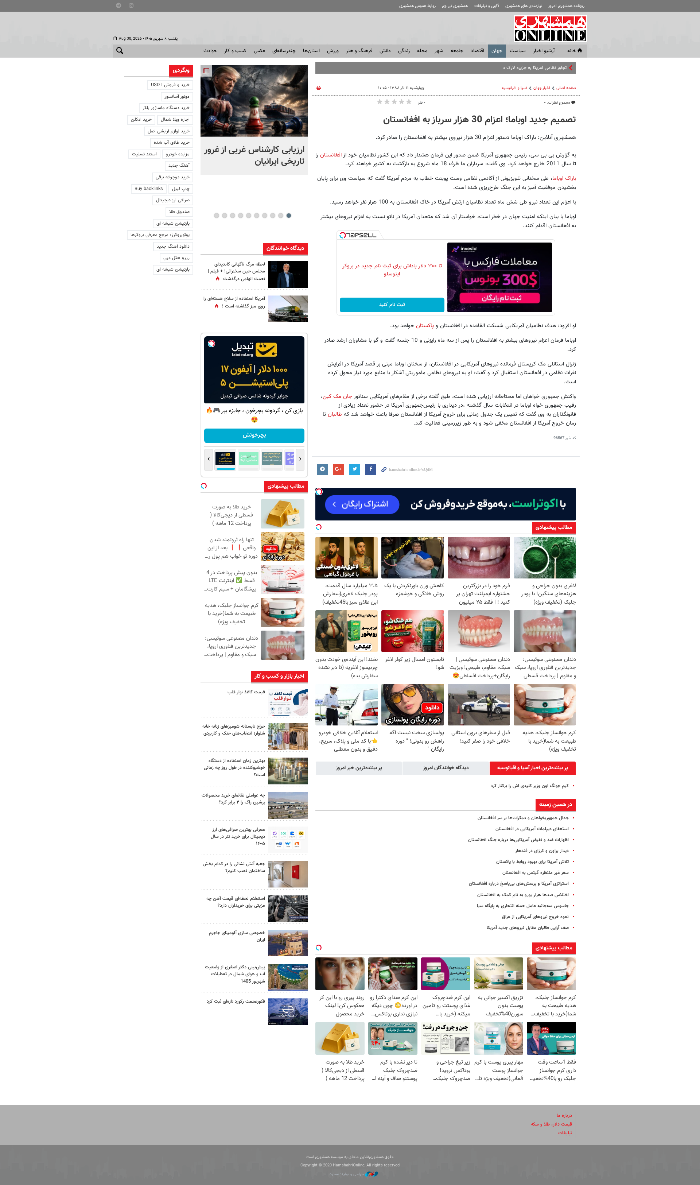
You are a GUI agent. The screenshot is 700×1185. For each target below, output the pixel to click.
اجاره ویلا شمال (175, 119)
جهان (496, 51)
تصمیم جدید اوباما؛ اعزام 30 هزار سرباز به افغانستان (479, 120)
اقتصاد (477, 51)
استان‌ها (311, 51)
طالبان (334, 414)
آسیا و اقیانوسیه (514, 88)
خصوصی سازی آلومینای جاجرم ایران (237, 936)
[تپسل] (342, 235)
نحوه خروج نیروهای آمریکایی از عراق (535, 917)
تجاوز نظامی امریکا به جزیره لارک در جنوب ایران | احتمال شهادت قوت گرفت (497, 67)
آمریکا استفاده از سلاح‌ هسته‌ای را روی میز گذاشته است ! (234, 302)
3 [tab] (272, 215)
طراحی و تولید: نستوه (347, 1174)
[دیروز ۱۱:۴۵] (288, 736)
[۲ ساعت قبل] (254, 101)
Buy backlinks (149, 189)
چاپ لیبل (181, 189)
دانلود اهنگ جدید (173, 246)
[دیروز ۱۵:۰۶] (288, 702)
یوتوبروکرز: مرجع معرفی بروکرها (160, 235)
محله (422, 51)
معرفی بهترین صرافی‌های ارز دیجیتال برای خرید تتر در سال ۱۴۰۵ (238, 836)
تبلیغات (565, 1133)
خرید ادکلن (141, 119)
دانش (385, 51)
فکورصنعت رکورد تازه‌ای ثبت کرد (236, 1001)
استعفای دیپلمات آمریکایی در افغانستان (532, 829)
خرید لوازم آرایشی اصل (169, 131)
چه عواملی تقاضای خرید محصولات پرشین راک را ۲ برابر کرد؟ (233, 799)
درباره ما (564, 1115)
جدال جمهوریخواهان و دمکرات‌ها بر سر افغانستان (523, 818)
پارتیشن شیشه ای (173, 223)
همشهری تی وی (455, 6)
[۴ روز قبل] (288, 908)
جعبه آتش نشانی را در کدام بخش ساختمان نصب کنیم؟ (234, 867)
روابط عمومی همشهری (417, 6)
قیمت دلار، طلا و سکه (551, 1124)
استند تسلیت (144, 154)
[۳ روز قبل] (288, 839)
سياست (518, 51)
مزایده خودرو (178, 154)
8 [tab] (232, 215)
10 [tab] (216, 215)
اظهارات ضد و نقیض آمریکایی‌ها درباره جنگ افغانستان (518, 840)
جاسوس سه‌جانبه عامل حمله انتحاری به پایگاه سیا (523, 906)
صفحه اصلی (566, 88)
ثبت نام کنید (392, 305)
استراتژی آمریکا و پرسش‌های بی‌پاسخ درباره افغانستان (519, 883)
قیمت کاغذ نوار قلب (246, 692)
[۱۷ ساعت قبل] (288, 308)
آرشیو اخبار (544, 51)
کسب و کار (235, 51)
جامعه (457, 51)
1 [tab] (288, 215)
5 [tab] (256, 215)
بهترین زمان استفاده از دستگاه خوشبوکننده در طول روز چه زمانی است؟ (234, 767)
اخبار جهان (541, 88)
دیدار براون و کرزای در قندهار (542, 851)
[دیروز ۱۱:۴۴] (288, 771)
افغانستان (330, 155)
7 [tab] (240, 215)
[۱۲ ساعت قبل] (288, 274)
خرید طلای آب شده (172, 142)
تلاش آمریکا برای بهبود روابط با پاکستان (532, 861)
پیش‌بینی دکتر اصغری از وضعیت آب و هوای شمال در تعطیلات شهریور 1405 (235, 974)
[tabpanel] (254, 120)
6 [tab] (248, 215)
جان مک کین (337, 396)
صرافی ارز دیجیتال (173, 200)
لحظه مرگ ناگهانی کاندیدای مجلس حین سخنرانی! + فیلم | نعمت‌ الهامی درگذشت (236, 272)
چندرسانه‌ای (284, 51)
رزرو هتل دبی (176, 258)
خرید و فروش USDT (170, 85)
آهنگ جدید (179, 165)
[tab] (532, 768)
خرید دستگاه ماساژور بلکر (166, 108)
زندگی (404, 51)
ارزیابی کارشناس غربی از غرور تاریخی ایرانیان (254, 156)
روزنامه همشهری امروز (566, 6)
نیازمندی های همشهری (523, 6)
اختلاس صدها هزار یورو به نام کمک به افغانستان (523, 895)
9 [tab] (224, 215)
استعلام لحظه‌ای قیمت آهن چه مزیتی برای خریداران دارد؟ (235, 902)
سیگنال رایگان (254, 435)
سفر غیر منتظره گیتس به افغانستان (535, 872)
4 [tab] (264, 215)
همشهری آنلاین (547, 28)
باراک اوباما (564, 178)
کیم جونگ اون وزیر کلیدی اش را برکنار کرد (530, 786)
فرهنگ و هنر (359, 51)
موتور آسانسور (177, 96)
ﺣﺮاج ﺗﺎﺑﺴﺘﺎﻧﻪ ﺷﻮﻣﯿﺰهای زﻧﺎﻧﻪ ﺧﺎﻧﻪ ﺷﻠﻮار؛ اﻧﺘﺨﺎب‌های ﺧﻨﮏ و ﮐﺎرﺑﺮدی (233, 730)
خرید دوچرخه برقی (173, 177)
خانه (571, 51)
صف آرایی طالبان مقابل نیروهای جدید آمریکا (528, 928)
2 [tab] (280, 215)
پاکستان (424, 325)
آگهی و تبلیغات (486, 6)
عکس (259, 51)
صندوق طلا (179, 212)
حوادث (210, 51)
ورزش (333, 51)
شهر (439, 51)
